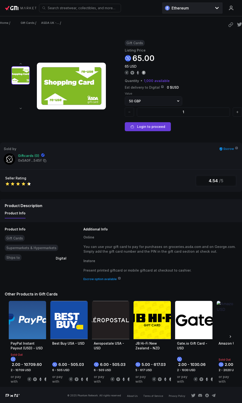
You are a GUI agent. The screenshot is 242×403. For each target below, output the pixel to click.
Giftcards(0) (28, 156)
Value (128, 93)
